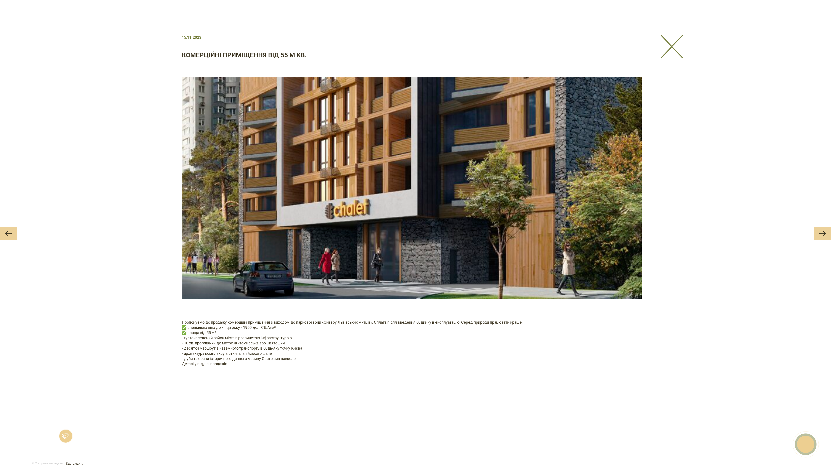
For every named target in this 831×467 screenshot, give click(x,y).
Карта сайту (74, 463)
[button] (65, 436)
